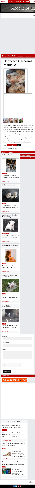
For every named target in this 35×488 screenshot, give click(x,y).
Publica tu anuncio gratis (18, 1)
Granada (4, 448)
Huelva (4, 323)
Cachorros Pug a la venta (9, 155)
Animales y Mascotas (24, 56)
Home (3, 1)
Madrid (4, 293)
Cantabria (4, 173)
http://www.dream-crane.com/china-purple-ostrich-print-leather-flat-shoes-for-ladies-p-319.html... (19, 453)
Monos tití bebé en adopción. (10, 245)
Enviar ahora (7, 371)
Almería (4, 203)
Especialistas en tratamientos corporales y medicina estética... (12, 426)
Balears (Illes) (5, 233)
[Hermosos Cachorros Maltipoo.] (17, 122)
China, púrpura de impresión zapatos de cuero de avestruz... (13, 444)
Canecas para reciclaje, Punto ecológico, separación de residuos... (13, 463)
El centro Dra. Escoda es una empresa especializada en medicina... (19, 434)
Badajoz (4, 263)
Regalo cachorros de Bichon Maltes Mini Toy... (9, 216)
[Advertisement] (17, 36)
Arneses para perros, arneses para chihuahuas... (9, 276)
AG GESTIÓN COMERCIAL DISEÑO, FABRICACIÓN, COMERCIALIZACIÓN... (18, 472)
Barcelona (5, 430)
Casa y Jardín (12, 56)
